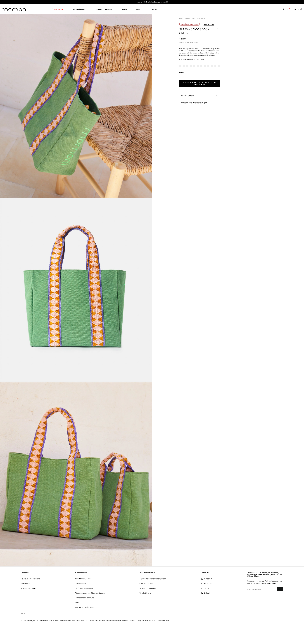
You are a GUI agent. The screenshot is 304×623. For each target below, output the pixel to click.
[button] (152, 2)
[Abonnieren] (280, 589)
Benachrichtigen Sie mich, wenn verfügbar (199, 83)
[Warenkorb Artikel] (299, 9)
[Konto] (288, 9)
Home (181, 19)
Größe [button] (181, 73)
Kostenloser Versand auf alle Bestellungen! (152, 2)
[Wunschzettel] (293, 9)
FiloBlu (168, 621)
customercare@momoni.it (114, 621)
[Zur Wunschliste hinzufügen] (217, 29)
